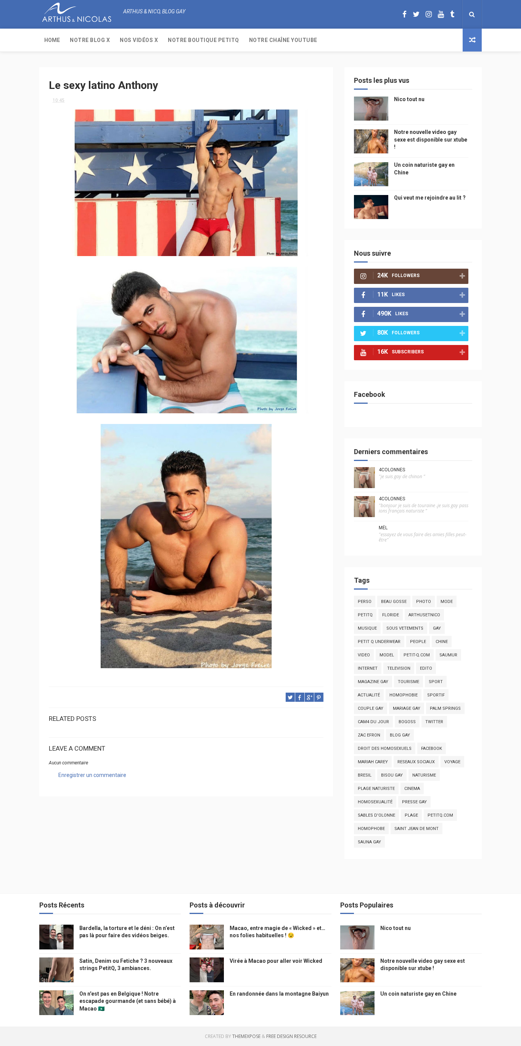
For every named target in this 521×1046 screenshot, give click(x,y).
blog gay (400, 735)
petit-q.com (417, 655)
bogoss (407, 721)
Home (52, 40)
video (364, 655)
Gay (437, 628)
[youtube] (441, 14)
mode (447, 601)
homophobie (403, 695)
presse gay (414, 801)
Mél (383, 527)
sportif (436, 695)
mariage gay (406, 708)
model (386, 655)
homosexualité (375, 801)
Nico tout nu (409, 99)
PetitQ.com (440, 815)
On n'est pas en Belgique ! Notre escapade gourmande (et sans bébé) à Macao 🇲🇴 (127, 1001)
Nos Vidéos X (139, 40)
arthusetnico (424, 614)
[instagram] (429, 14)
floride (390, 614)
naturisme (424, 775)
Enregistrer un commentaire (92, 775)
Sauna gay (369, 842)
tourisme (408, 681)
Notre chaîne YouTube (283, 40)
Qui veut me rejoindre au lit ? (430, 198)
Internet (368, 668)
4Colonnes (392, 469)
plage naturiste (376, 788)
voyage (452, 761)
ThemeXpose (246, 1036)
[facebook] (404, 14)
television (398, 668)
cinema (412, 788)
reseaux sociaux (416, 761)
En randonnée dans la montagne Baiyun (279, 994)
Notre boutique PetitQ (203, 40)
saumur (448, 655)
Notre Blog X (90, 40)
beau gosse (394, 601)
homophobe (371, 828)
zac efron (369, 735)
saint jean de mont (416, 828)
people (418, 641)
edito (426, 668)
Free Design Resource (291, 1036)
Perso (364, 601)
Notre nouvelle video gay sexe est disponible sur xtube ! (430, 139)
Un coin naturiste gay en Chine (418, 994)
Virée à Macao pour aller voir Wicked (276, 961)
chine (442, 641)
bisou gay (392, 775)
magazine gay (373, 681)
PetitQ (365, 614)
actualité (369, 695)
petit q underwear (379, 641)
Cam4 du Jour (373, 721)
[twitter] (416, 14)
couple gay (370, 708)
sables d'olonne (376, 815)
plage (411, 815)
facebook (431, 748)
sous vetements (404, 628)
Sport (436, 681)
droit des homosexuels (385, 748)
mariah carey (373, 761)
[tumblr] (452, 14)
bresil (364, 775)
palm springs (445, 708)
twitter (434, 721)
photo (423, 601)
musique (367, 628)
